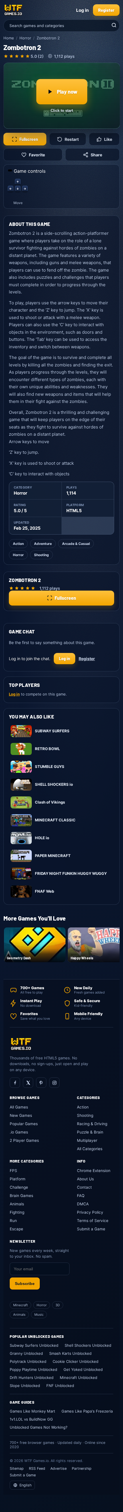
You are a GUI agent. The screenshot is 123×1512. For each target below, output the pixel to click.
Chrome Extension (93, 1170)
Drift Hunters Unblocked (31, 1377)
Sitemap (17, 1468)
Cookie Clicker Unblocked (75, 1361)
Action (18, 543)
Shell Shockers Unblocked (88, 1345)
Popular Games (24, 1123)
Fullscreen (28, 139)
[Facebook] (15, 1082)
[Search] (113, 26)
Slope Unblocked (25, 1385)
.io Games (19, 1132)
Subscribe (25, 1283)
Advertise (58, 1468)
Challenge (19, 1187)
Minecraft (20, 1305)
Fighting (17, 1212)
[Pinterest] (41, 1082)
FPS (13, 1170)
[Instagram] (54, 1082)
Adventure (43, 543)
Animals (17, 1204)
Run (13, 1220)
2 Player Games (24, 1140)
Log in (82, 10)
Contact (84, 1187)
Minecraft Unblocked (78, 1377)
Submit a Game (91, 1229)
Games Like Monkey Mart (32, 1411)
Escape (16, 1229)
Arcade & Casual (76, 543)
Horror (25, 38)
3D (57, 1305)
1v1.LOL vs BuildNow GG (31, 1419)
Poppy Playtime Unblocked (33, 1369)
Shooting (41, 555)
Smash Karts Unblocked (70, 1353)
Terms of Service (92, 1220)
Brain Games (21, 1195)
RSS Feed (37, 1468)
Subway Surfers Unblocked (34, 1345)
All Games (19, 1107)
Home (8, 38)
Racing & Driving (92, 1123)
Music (38, 1315)
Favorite (37, 154)
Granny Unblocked (26, 1353)
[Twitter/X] (28, 1082)
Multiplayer (87, 1140)
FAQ (80, 1195)
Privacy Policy (90, 1212)
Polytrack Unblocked (28, 1361)
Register (106, 10)
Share (96, 154)
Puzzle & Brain (90, 1132)
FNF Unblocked (60, 1385)
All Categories (89, 1148)
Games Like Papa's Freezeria (87, 1411)
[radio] (5, 56)
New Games (21, 1115)
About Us (85, 1179)
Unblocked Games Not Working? (39, 1427)
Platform (17, 1179)
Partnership (82, 1468)
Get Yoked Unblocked (83, 1369)
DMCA (83, 1204)
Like (108, 139)
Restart (72, 139)
